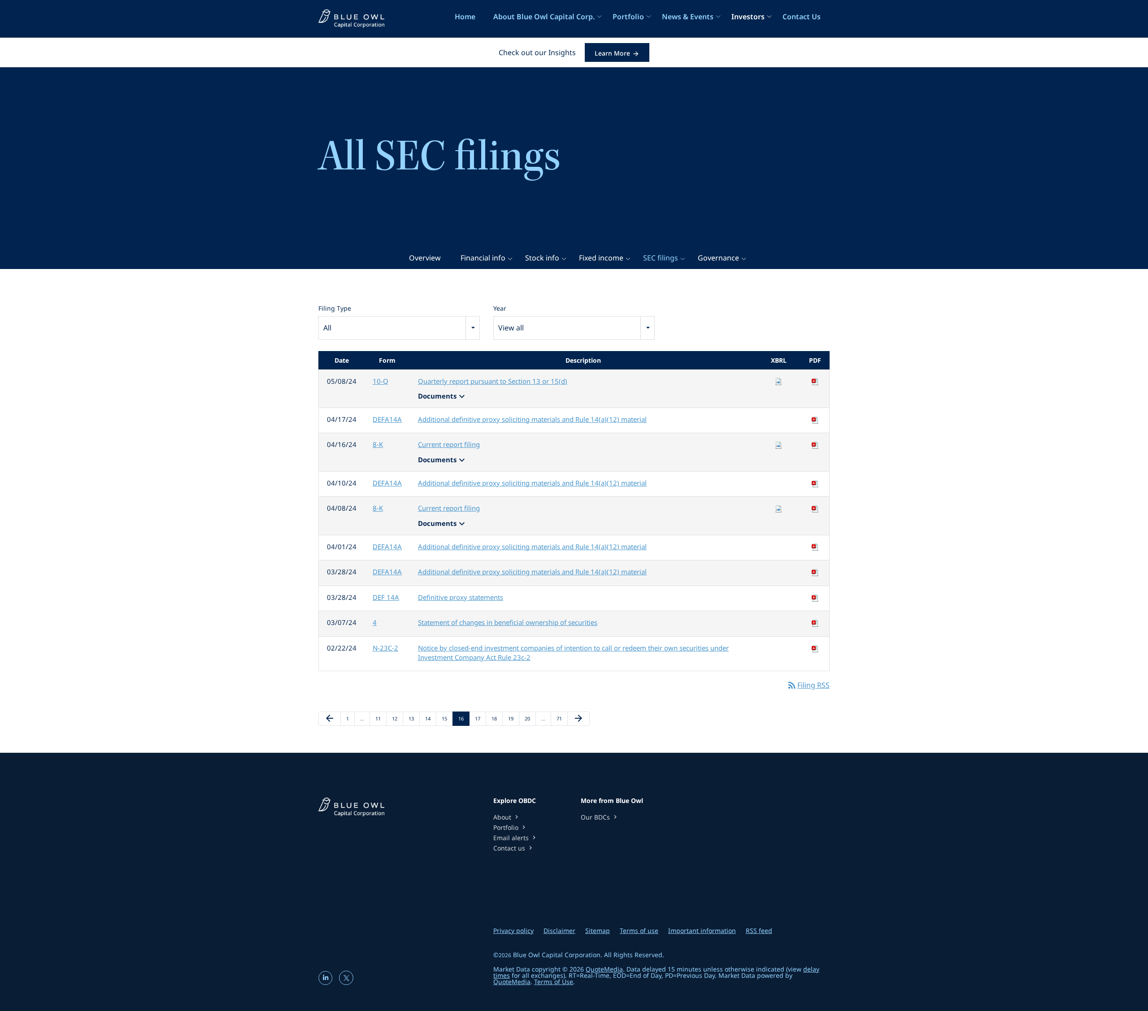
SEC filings (660, 258)
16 (464, 718)
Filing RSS (808, 685)
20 (530, 718)
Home (465, 17)
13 (414, 718)
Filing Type (334, 308)
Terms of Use (553, 981)
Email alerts (515, 837)
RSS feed (759, 931)
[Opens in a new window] (326, 981)
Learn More (612, 53)
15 (447, 718)
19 (513, 718)
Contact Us (802, 17)
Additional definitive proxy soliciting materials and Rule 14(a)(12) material (532, 419)
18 (497, 718)
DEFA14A (387, 419)
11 (381, 718)
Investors (748, 17)
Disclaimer (559, 931)
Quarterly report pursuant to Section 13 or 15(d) (492, 381)
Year (499, 308)
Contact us (513, 848)
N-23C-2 (385, 647)
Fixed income (601, 258)
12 (397, 718)
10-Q (380, 381)
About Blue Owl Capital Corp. (544, 17)
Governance (718, 258)
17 (480, 718)
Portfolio (628, 17)
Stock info (542, 258)
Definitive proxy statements (460, 597)
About (506, 817)
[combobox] (399, 328)
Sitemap (597, 931)
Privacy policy (513, 931)
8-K (378, 444)
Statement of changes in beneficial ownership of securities (507, 622)
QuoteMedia (604, 969)
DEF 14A (386, 597)
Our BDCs (600, 817)
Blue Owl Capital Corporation (556, 954)
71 (562, 718)
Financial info (483, 258)
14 (430, 718)
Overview (425, 258)
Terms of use (639, 931)
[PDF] (815, 381)
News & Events (687, 17)
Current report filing (449, 444)
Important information (702, 931)
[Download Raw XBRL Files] (778, 381)
